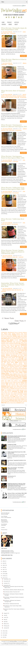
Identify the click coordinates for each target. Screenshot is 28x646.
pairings (11, 373)
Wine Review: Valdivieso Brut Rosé (12, 219)
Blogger (25, 641)
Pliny (16, 377)
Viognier (19, 399)
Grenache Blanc (21, 356)
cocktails (7, 347)
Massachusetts (4, 364)
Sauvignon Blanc (8, 161)
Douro (15, 350)
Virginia (22, 399)
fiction (2, 352)
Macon (5, 362)
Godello (25, 355)
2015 (4, 633)
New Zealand (12, 371)
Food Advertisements (17, 5)
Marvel (25, 363)
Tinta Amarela (13, 394)
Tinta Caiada (19, 394)
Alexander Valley (19, 333)
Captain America (23, 342)
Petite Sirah (12, 375)
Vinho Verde (14, 399)
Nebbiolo (23, 370)
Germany (8, 355)
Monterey (10, 368)
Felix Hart (17, 351)
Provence (21, 378)
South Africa (17, 388)
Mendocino (12, 366)
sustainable (14, 391)
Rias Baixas (10, 382)
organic (25, 372)
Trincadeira (21, 395)
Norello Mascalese (5, 372)
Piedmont (11, 376)
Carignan (3, 343)
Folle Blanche (11, 352)
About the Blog (4, 514)
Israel (19, 358)
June (5, 617)
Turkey (25, 395)
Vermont (21, 397)
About (16, 24)
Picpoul (7, 376)
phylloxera (3, 376)
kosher (9, 360)
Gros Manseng (4, 357)
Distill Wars (6, 350)
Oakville (16, 372)
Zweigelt (22, 402)
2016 (4, 630)
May (5, 619)
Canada (7, 342)
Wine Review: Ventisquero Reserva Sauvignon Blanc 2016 (12, 157)
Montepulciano (4, 368)
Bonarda (11, 338)
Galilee (16, 353)
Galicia (13, 353)
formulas (16, 352)
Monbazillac (15, 367)
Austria (18, 335)
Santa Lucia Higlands (22, 386)
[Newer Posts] (8, 319)
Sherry (2, 388)
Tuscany (3, 396)
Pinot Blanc (11, 97)
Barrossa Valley (4, 337)
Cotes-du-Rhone (4, 348)
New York (6, 97)
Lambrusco (13, 360)
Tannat (25, 391)
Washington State (13, 400)
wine (11, 401)
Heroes (25, 357)
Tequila (25, 392)
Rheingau (3, 382)
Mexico (2, 367)
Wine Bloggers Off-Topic (17, 401)
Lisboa (12, 361)
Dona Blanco (11, 350)
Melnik (5, 366)
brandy (7, 339)
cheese (2, 346)
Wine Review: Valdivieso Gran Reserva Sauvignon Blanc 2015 (12, 188)
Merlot (2, 97)
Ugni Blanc (7, 396)
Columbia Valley (20, 347)
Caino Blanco (18, 341)
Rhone (6, 382)
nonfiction (24, 371)
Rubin (14, 383)
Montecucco (25, 367)
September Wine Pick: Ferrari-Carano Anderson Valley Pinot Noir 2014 (12, 284)
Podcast (9, 22)
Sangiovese (3, 386)
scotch (15, 387)
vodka (2, 400)
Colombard (15, 347)
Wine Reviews (4, 520)
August (5, 613)
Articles (16, 22)
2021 (4, 569)
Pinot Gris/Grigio (23, 376)
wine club (25, 401)
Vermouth (25, 397)
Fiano (25, 351)
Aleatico (9, 333)
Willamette (7, 401)
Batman (9, 337)
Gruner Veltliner (11, 357)
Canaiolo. (11, 342)
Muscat (7, 370)
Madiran (12, 362)
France (20, 352)
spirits (17, 390)
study (2, 391)
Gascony (3, 355)
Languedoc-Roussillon (22, 360)
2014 (4, 635)
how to (8, 358)
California (14, 95)
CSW (15, 348)
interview (16, 358)
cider (21, 346)
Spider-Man (14, 390)
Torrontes (25, 394)
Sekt (17, 387)
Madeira (8, 362)
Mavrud (24, 95)
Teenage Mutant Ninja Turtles (7, 392)
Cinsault (25, 346)
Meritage (21, 366)
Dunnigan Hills (23, 350)
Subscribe (3, 525)
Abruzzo (16, 332)
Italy (22, 358)
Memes (10, 24)
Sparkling (9, 224)
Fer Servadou (21, 351)
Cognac (11, 347)
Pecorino (19, 373)
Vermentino (17, 397)
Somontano (8, 388)
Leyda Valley (8, 361)
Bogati (8, 338)
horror (6, 358)
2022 (4, 567)
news (16, 371)
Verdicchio (12, 397)
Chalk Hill (12, 345)
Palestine (15, 373)
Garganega (24, 353)
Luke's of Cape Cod (15, 553)
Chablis (8, 345)
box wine (25, 338)
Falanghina (8, 351)
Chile (7, 130)
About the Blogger (5, 513)
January (5, 627)
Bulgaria (3, 95)
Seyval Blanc (24, 387)
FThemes (10, 642)
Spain (5, 33)
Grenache (15, 356)
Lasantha (22, 642)
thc (4, 394)
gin (18, 355)
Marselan (20, 363)
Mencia (8, 366)
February (12, 351)
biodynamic (24, 337)
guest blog (21, 357)
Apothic (9, 334)
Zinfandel (18, 402)
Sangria (8, 386)
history (2, 358)
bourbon (21, 338)
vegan (2, 397)
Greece (11, 356)
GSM (17, 357)
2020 (4, 571)
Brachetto (3, 339)
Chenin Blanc (7, 346)
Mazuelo (19, 364)
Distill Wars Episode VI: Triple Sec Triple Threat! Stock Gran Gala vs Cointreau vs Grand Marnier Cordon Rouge (16, 485)
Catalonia (16, 343)
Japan (25, 358)
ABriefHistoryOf (11, 332)
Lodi (19, 361)
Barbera (25, 335)
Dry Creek (18, 350)
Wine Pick (19, 289)
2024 (4, 563)
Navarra (19, 370)
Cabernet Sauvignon (6, 341)
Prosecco (16, 378)
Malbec (16, 362)
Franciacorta (24, 352)
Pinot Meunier (3, 377)
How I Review (4, 516)
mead (2, 366)
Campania (3, 342)
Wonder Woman (13, 402)
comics (25, 347)
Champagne (17, 345)
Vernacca (3, 399)
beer (17, 337)
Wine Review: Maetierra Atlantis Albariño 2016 (13, 60)
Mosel (20, 368)
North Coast (11, 372)
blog (5, 338)
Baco (22, 335)
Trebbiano (16, 395)
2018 (4, 575)
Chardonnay (19, 95)
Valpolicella (25, 396)
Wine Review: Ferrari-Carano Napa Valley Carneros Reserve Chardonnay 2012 (12, 251)
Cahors (14, 341)
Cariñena (7, 343)
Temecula (16, 392)
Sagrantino (3, 384)
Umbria (11, 396)
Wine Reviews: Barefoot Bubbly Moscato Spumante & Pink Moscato (17, 436)
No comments (23, 97)
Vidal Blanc (7, 399)
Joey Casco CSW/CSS (7, 31)
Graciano (3, 356)
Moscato (17, 368)
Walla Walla (6, 400)
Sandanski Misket (15, 384)
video (11, 399)
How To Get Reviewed (6, 517)
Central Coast (24, 343)
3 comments (12, 33)
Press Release (4, 378)
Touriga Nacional (5, 395)
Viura (8, 33)
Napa (16, 370)
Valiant (21, 396)
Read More (23, 55)
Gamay (20, 353)
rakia (6, 380)
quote (2, 380)
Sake (7, 384)
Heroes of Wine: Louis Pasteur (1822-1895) (17, 493)
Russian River (24, 383)
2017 (4, 577)
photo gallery (24, 375)
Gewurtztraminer (14, 355)
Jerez (2, 360)
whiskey (19, 400)
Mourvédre (24, 368)
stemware (22, 390)
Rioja (2, 33)
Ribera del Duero (16, 382)
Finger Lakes (6, 352)
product (12, 378)
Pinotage (13, 377)
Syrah (13, 130)
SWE (19, 391)
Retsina (20, 380)
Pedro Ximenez (24, 373)
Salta (10, 384)
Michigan (7, 367)
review (24, 31)
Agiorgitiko (20, 332)
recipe (9, 380)
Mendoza (17, 366)
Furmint (10, 353)
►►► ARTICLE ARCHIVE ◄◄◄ (14, 420)
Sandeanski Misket (23, 384)
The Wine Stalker (13, 641)
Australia (15, 335)
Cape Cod (18, 342)
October (5, 583)
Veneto (5, 397)
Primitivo (8, 378)
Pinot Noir (9, 289)
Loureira (23, 361)
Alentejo (14, 333)
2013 (4, 637)
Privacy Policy (4, 529)
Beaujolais (13, 337)
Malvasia (21, 362)
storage (25, 390)
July (5, 615)
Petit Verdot (7, 375)
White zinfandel (24, 400)
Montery (13, 368)
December (6, 579)
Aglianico (25, 332)
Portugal (25, 377)
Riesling (22, 382)
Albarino (24, 63)
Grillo (26, 356)
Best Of (24, 94)
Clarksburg (3, 347)
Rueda (17, 383)
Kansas (5, 360)
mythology (12, 370)
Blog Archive (4, 519)
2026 (4, 561)
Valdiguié (17, 396)
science (11, 387)
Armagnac (19, 334)
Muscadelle (3, 370)
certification (3, 345)
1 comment (10, 64)
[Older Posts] (20, 321)
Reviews (4, 24)
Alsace (6, 334)
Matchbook (10, 364)
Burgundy (16, 339)
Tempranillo (20, 392)
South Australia (23, 388)
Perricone (3, 375)
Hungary (12, 358)
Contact (3, 527)
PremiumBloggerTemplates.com (8, 643)
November (6, 581)
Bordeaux (18, 338)
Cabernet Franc (8, 95)
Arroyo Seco (3, 335)
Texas (2, 394)
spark (6, 390)
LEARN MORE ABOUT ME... (7, 555)
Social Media (4, 524)
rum (19, 383)
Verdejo (8, 397)
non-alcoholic (19, 371)
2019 (4, 573)
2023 (4, 565)
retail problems (14, 380)
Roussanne (11, 383)
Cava (19, 343)
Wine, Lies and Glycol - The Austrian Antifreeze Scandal (15, 468)
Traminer (12, 395)
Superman (9, 391)
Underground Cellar (12, 444)
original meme (5, 373)
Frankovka (3, 353)
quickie (25, 378)
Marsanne (15, 363)
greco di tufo (8, 356)
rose (5, 224)
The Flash (8, 394)
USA (18, 97)
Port (22, 377)
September (6, 585)
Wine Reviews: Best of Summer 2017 (13, 91)
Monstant (20, 367)
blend (2, 338)
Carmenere (11, 343)
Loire (21, 361)
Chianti (12, 346)
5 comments (15, 161)
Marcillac (25, 362)
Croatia (12, 348)
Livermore (16, 361)
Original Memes (4, 522)
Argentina (14, 334)
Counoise (8, 348)
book (14, 338)
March (5, 623)
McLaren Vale (24, 364)
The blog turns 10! (12, 476)
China (19, 346)
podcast (19, 377)
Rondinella (3, 383)
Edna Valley (3, 351)
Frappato (7, 353)
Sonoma (12, 388)
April (5, 621)
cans (14, 342)
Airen (2, 333)
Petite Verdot (18, 375)
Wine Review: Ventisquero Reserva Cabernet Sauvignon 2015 (14, 125)
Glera (21, 355)
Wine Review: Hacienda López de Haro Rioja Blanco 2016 (14, 28)
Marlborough (9, 363)
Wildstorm (3, 401)
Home (3, 22)
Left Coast (3, 361)
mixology (11, 367)
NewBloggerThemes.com (21, 643)
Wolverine (8, 402)
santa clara (13, 386)
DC (22, 348)
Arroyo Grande (24, 334)
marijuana (3, 363)
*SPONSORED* (4, 332)
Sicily (5, 388)
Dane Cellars (18, 348)
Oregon (21, 372)
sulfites (5, 391)
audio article (9, 335)
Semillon (19, 387)
